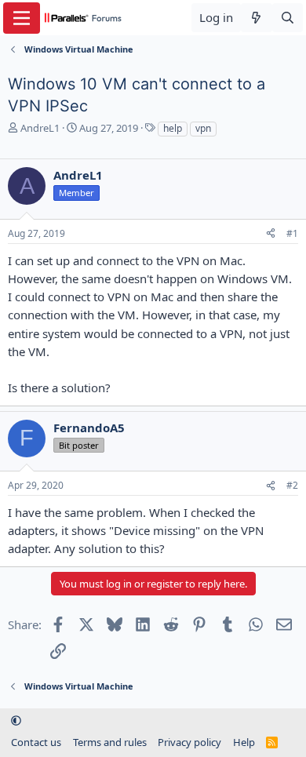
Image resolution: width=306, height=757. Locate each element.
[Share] (270, 234)
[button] (16, 720)
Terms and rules (110, 742)
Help (244, 742)
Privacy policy (189, 742)
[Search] (287, 17)
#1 (292, 233)
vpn (203, 128)
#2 (292, 485)
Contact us (36, 742)
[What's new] (256, 17)
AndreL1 (40, 128)
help (172, 128)
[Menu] (21, 18)
